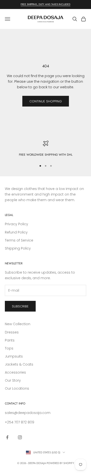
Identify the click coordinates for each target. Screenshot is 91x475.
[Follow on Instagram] (19, 437)
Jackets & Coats (19, 364)
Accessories (15, 372)
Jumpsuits (14, 356)
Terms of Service (19, 240)
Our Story (13, 380)
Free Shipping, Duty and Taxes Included (45, 4)
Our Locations (17, 388)
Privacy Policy (16, 224)
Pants (10, 340)
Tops (9, 348)
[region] (45, 149)
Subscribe (20, 306)
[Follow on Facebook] (7, 437)
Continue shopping (45, 101)
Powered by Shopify (60, 463)
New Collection (17, 324)
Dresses (12, 332)
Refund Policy (16, 232)
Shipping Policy (18, 248)
